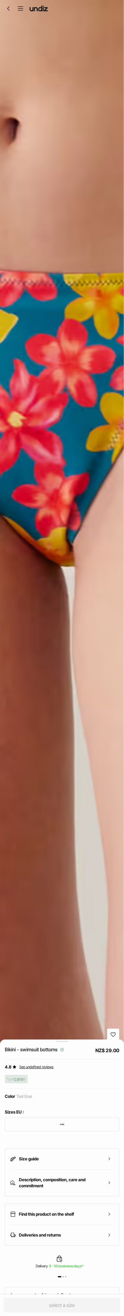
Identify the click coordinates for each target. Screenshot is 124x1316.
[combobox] (62, 1124)
